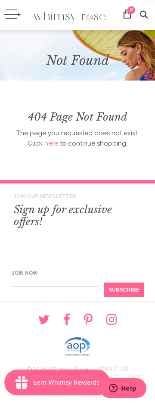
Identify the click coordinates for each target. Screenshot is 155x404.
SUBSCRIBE (124, 290)
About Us (113, 369)
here (51, 143)
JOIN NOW (24, 273)
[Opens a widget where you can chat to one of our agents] (122, 389)
